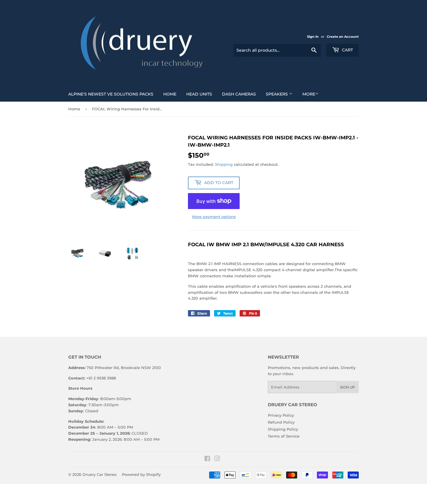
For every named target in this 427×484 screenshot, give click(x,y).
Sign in (313, 37)
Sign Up (347, 387)
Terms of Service (283, 436)
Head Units (199, 94)
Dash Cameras (239, 94)
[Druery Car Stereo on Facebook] (207, 459)
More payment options (214, 216)
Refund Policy (281, 422)
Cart (347, 50)
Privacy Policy (281, 415)
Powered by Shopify (141, 474)
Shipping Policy (283, 429)
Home (169, 94)
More (308, 94)
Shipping (224, 164)
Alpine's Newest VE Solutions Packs (110, 94)
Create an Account (343, 37)
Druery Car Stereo (99, 474)
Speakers (277, 94)
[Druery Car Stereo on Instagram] (217, 459)
